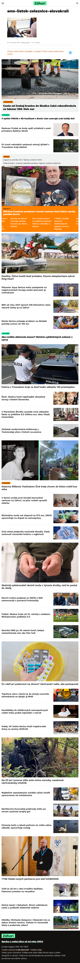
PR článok (5, 115)
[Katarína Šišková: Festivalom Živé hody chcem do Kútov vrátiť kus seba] (40, 460)
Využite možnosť (15, 950)
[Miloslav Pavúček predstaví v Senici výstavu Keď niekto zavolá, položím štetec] (40, 186)
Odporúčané (8, 102)
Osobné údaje (36, 950)
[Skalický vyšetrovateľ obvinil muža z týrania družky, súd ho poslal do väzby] (40, 562)
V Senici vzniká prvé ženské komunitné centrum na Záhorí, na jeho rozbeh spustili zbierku (24, 500)
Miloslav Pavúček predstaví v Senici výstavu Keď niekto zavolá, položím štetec (39, 213)
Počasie (6, 156)
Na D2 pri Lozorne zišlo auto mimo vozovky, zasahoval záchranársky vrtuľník (33, 781)
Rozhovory (6, 483)
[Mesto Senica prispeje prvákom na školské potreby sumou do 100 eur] (65, 322)
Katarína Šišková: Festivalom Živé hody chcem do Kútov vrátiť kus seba (39, 488)
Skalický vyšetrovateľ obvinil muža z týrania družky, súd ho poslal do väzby (39, 586)
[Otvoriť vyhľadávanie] (77, 3)
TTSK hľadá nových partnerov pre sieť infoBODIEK (30, 879)
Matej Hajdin (25, 42)
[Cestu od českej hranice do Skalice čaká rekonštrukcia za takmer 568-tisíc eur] (40, 79)
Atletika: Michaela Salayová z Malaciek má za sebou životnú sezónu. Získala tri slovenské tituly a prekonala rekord (26, 922)
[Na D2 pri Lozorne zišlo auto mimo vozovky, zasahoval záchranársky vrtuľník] (40, 757)
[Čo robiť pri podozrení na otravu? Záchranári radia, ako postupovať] (40, 661)
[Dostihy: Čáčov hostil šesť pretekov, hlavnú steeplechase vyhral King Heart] (40, 253)
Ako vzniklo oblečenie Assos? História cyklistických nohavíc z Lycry (37, 338)
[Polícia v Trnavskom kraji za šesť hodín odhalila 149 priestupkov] (40, 364)
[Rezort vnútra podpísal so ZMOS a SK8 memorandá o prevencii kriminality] (65, 599)
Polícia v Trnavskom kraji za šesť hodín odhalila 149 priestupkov (38, 387)
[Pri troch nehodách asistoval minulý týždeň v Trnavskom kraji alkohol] (65, 145)
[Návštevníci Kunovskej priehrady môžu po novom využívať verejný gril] (65, 810)
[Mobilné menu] (3, 3)
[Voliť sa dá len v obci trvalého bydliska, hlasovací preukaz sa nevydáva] (65, 890)
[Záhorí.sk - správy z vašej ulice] (40, 3)
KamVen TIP (6, 208)
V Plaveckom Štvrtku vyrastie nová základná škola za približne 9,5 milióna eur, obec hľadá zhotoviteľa (26, 414)
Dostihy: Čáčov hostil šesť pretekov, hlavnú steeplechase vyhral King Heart (38, 277)
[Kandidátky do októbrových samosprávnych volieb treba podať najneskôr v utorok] (65, 711)
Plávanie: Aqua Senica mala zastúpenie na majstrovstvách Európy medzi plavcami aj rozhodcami (24, 290)
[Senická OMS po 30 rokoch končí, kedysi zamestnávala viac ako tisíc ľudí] (65, 631)
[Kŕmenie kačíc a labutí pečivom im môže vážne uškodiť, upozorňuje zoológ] (65, 826)
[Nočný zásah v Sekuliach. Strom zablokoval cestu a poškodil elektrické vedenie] (65, 906)
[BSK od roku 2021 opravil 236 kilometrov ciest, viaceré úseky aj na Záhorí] (65, 306)
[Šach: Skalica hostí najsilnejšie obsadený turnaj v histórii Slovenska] (65, 398)
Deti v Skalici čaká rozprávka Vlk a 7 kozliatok (46, 221)
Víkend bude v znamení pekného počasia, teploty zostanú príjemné (31, 163)
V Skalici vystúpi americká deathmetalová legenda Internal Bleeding (23, 223)
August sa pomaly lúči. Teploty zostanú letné (22, 160)
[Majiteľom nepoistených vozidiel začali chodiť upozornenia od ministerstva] (65, 793)
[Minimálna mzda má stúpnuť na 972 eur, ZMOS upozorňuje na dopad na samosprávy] (65, 516)
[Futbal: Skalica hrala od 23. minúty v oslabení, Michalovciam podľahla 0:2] (65, 615)
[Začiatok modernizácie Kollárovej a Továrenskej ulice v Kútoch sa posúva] (65, 430)
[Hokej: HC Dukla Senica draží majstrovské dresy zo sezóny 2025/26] (65, 727)
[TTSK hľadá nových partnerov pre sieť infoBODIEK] (40, 856)
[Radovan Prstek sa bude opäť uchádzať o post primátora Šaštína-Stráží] (65, 129)
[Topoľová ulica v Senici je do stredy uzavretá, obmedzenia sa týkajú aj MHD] (65, 695)
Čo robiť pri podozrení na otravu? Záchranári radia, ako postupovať (40, 684)
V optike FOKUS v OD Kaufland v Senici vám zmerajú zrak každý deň (38, 118)
